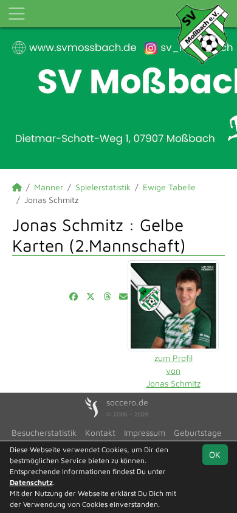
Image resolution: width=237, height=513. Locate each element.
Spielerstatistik (103, 187)
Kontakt (100, 432)
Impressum (144, 432)
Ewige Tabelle (169, 187)
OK (215, 454)
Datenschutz (31, 482)
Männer (48, 187)
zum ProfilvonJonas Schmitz (173, 370)
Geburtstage (198, 432)
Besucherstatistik (44, 432)
